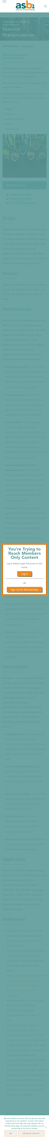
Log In (24, 573)
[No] (46, 1127)
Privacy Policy (31, 1133)
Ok (10, 1133)
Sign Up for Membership (24, 589)
